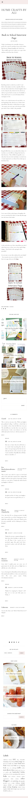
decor (9, 770)
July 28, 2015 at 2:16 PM (14, 441)
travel (21, 789)
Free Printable (5, 306)
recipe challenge (16, 783)
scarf (13, 785)
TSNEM (15, 763)
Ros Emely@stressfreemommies (8, 469)
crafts (19, 768)
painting (15, 781)
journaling (15, 774)
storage (23, 787)
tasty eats (10, 789)
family (16, 770)
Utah (15, 765)
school (12, 306)
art (19, 765)
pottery (9, 783)
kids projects (21, 774)
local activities (11, 776)
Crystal (3, 419)
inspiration (6, 774)
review (10, 785)
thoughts (15, 789)
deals (4, 770)
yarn (11, 791)
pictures (5, 783)
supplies (5, 789)
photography (22, 781)
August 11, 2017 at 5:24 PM (17, 607)
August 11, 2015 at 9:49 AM (15, 587)
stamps (19, 787)
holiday (23, 772)
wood (4, 791)
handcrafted (16, 772)
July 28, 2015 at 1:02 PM (14, 418)
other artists (15, 778)
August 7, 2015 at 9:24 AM (15, 533)
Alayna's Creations (4, 560)
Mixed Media (12, 761)
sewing (9, 787)
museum (18, 776)
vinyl (24, 789)
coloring (14, 768)
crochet (23, 768)
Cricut (10, 759)
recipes (23, 783)
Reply (2, 435)
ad (17, 765)
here (17, 259)
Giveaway (6, 761)
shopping (14, 787)
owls (11, 781)
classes (8, 768)
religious (5, 785)
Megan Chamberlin (5, 511)
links (5, 776)
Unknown (4, 607)
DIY (14, 759)
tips (18, 789)
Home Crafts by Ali (14, 11)
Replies (7, 438)
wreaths (9, 791)
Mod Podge (18, 761)
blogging (23, 765)
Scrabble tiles (10, 763)
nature (23, 776)
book (4, 768)
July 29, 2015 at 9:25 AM (14, 492)
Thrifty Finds (10, 765)
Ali (6, 441)
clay (10, 768)
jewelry (10, 774)
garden (7, 772)
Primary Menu (2, 2)
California (5, 759)
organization (6, 778)
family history (20, 770)
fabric (13, 770)
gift (10, 772)
